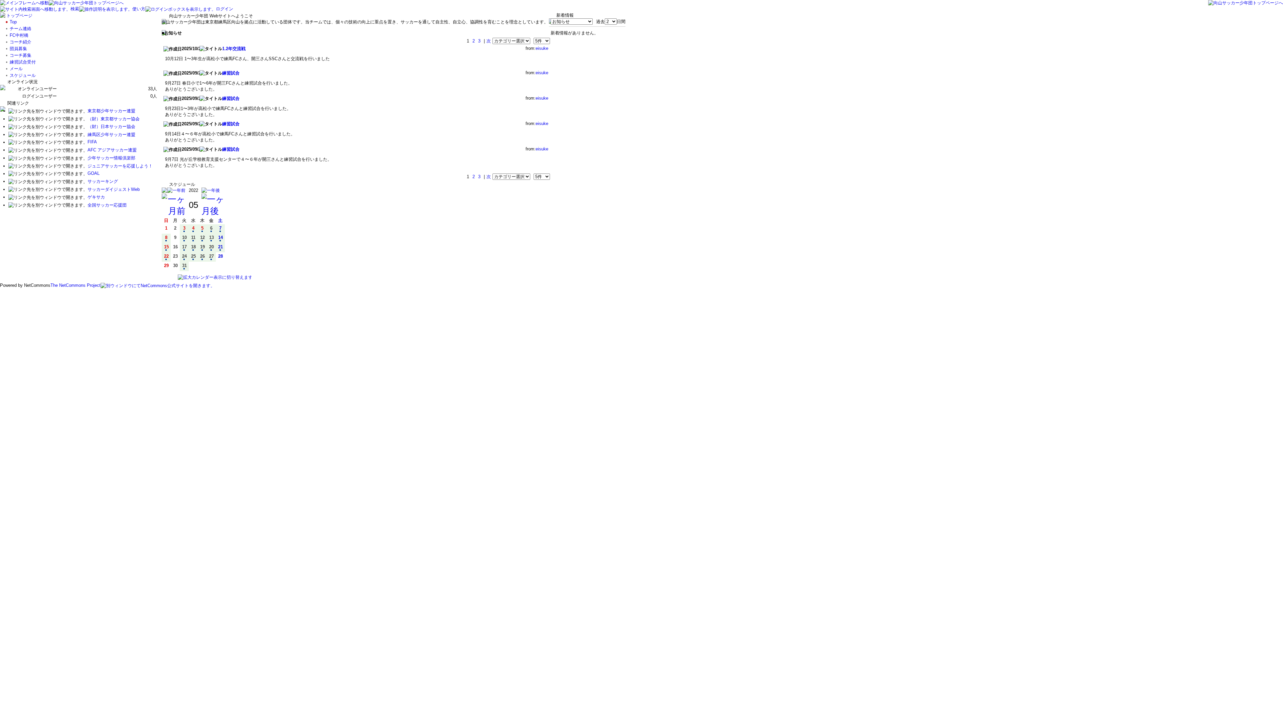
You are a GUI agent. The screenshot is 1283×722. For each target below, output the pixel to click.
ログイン (224, 8)
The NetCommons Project (75, 285)
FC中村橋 (19, 35)
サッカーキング (103, 181)
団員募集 (18, 48)
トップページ (19, 15)
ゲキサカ (96, 197)
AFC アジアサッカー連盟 (112, 149)
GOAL (94, 173)
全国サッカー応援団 (107, 205)
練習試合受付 (23, 62)
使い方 (138, 8)
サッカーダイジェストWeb (114, 189)
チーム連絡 (20, 28)
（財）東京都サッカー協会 (114, 118)
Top (13, 21)
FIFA (92, 142)
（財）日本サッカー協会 (111, 126)
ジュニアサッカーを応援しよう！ (120, 165)
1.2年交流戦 (234, 48)
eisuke (542, 48)
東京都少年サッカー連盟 (111, 110)
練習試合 (231, 73)
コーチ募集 (20, 55)
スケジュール (23, 75)
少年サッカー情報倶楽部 (111, 157)
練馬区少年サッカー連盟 (111, 134)
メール (16, 68)
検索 (74, 8)
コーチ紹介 (20, 41)
